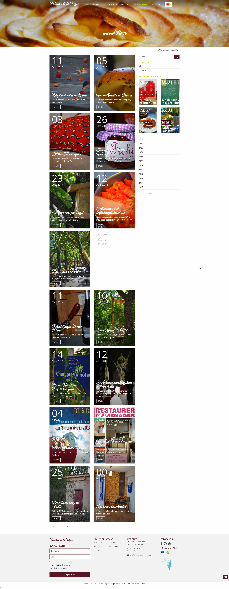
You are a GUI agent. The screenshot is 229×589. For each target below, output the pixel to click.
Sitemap (117, 584)
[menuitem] (92, 4)
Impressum (109, 584)
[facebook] (161, 543)
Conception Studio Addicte (93, 584)
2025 (141, 148)
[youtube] (169, 543)
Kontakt (156, 4)
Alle (140, 66)
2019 (141, 174)
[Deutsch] (168, 4)
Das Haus (109, 4)
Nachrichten (140, 4)
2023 (141, 156)
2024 (141, 152)
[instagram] (165, 543)
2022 (141, 161)
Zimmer (124, 4)
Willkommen (92, 4)
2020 (141, 169)
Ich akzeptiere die (62, 566)
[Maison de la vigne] (64, 4)
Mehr (56, 107)
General (142, 70)
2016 (141, 187)
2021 (141, 165)
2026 (141, 143)
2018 (141, 178)
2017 (141, 183)
